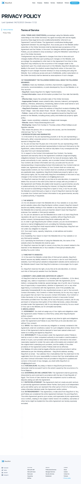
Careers (66, 471)
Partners (67, 2)
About (65, 469)
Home (33, 2)
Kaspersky (30, 476)
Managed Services (50, 471)
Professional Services (51, 469)
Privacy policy (67, 478)
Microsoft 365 (31, 469)
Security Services (50, 474)
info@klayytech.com (41, 224)
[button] (39, 3)
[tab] (11, 30)
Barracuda (30, 474)
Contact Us (66, 474)
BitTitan (29, 478)
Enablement (48, 476)
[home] (7, 2)
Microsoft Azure (31, 471)
